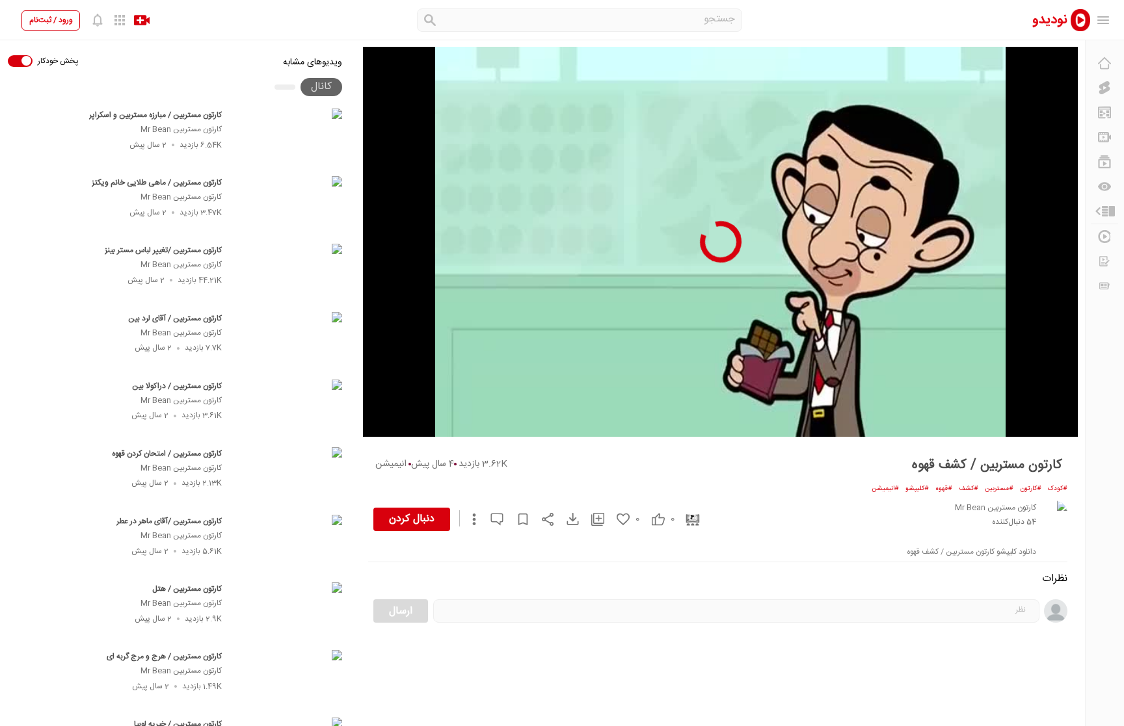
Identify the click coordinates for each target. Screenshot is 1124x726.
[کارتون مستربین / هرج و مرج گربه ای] (288, 680)
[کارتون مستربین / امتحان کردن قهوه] (288, 477)
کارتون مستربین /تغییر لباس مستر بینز (163, 250)
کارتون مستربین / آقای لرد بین (175, 318)
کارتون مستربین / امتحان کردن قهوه (167, 453)
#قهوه (943, 489)
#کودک (1057, 489)
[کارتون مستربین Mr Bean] (1054, 513)
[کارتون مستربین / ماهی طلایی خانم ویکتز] (288, 206)
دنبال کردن (412, 519)
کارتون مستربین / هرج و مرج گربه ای (164, 656)
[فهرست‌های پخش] (1104, 161)
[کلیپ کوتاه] (1104, 87)
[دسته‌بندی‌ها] (1104, 211)
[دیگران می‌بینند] (1104, 186)
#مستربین (999, 489)
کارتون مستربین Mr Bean (181, 129)
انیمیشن (391, 464)
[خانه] (1104, 63)
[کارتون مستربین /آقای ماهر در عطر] (288, 545)
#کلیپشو (917, 489)
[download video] (566, 519)
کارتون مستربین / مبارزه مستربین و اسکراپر (155, 115)
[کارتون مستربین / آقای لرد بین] (288, 342)
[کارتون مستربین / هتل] (288, 612)
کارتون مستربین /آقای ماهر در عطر (169, 521)
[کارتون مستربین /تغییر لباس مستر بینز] (288, 274)
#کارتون (1030, 489)
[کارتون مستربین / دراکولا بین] (288, 409)
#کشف (968, 489)
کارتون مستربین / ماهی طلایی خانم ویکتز (157, 182)
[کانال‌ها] (1104, 137)
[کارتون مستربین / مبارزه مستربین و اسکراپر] (288, 138)
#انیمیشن (885, 489)
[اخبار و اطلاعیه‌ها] (1104, 286)
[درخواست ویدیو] (1104, 261)
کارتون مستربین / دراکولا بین (177, 386)
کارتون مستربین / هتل (187, 588)
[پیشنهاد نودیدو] (1104, 112)
